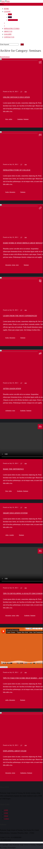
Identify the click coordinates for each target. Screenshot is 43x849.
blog (6, 119)
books (7, 192)
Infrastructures (11, 28)
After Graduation (12, 389)
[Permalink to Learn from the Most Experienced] (21, 278)
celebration (8, 410)
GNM (10, 17)
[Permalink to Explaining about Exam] (21, 713)
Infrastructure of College (16, 170)
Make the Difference (13, 469)
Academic (20, 119)
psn (26, 91)
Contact (6, 819)
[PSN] (5, 1)
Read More (6, 123)
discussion (12, 192)
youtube (11, 535)
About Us (8, 31)
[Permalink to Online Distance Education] (21, 60)
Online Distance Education (16, 97)
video (10, 491)
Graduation (23, 773)
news (17, 265)
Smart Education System (15, 513)
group (13, 265)
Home (6, 9)
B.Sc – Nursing (13, 20)
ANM (10, 14)
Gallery (8, 34)
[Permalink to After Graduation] (21, 351)
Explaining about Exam (14, 751)
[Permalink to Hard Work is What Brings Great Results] (21, 205)
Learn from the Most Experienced (20, 316)
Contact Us (9, 37)
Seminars (7, 57)
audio (6, 700)
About (6, 816)
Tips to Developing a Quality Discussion (23, 593)
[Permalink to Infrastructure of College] (21, 132)
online (10, 119)
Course (7, 11)
